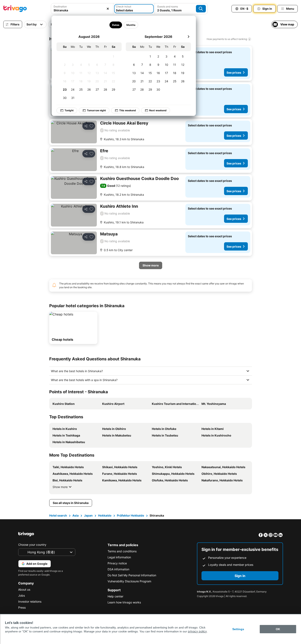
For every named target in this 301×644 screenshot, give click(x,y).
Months (130, 24)
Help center (115, 596)
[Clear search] (108, 8)
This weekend (127, 110)
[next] (188, 36)
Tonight (69, 110)
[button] (82, 8)
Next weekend (158, 110)
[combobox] (82, 8)
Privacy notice (117, 563)
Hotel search (58, 515)
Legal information (119, 557)
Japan (88, 515)
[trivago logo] (15, 8)
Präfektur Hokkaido (130, 515)
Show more (60, 487)
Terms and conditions (122, 551)
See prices (234, 72)
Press (22, 607)
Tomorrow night (96, 110)
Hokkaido (105, 515)
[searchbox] (82, 10)
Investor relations (29, 601)
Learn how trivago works (124, 602)
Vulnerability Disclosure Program (129, 581)
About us (24, 589)
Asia (75, 515)
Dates (115, 24)
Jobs (21, 595)
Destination (60, 6)
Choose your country (32, 544)
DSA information (118, 569)
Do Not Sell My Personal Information (132, 575)
